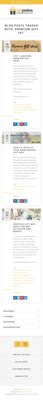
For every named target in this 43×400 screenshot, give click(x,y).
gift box (27, 104)
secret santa (29, 283)
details (16, 119)
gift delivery (18, 112)
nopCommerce (25, 389)
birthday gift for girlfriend (21, 275)
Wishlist (21, 2)
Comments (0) (6, 116)
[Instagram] (25, 344)
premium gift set (18, 104)
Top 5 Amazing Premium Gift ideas (22, 58)
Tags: (15, 102)
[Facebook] (17, 344)
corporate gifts (32, 110)
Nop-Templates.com (25, 392)
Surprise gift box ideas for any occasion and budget (24, 228)
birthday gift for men (20, 273)
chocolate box (30, 278)
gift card (16, 286)
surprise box (29, 270)
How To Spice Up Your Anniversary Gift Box (24, 150)
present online (28, 281)
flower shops (17, 281)
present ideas (18, 107)
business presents (19, 110)
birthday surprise (19, 278)
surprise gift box (18, 270)
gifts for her (32, 186)
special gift (27, 107)
